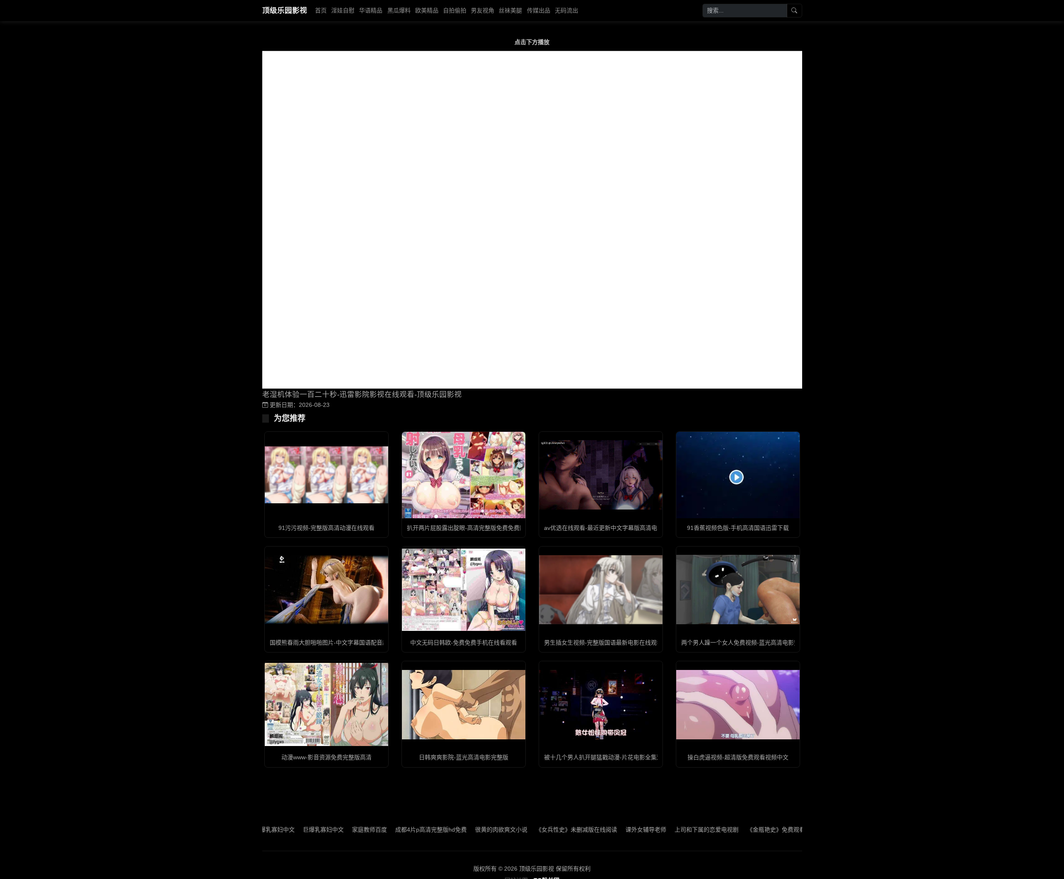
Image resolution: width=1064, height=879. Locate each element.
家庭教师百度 (340, 829)
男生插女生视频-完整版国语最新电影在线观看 (603, 642)
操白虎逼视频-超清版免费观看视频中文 (737, 757)
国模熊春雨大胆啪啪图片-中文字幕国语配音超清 (332, 642)
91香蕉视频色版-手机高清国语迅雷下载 (738, 527)
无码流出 (566, 10)
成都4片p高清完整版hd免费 (402, 829)
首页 (321, 10)
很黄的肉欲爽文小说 (472, 829)
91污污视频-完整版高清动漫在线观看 (326, 527)
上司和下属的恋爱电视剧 (677, 829)
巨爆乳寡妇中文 (294, 829)
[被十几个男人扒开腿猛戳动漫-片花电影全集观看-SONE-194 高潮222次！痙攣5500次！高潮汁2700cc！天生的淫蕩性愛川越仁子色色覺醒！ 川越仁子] (601, 704)
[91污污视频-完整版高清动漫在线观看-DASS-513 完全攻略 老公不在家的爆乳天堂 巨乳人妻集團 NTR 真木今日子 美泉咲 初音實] (326, 475)
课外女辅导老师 (616, 829)
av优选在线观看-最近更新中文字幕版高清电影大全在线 (615, 527)
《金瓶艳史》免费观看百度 (753, 829)
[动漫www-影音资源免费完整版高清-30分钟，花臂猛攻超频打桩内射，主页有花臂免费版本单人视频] (326, 704)
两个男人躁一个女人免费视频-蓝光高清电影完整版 (746, 642)
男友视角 (482, 10)
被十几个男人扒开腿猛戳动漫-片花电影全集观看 (606, 757)
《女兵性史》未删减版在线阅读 (547, 829)
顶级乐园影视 (284, 10)
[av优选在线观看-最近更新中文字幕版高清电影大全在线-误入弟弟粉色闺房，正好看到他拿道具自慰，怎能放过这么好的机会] (601, 475)
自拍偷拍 (454, 10)
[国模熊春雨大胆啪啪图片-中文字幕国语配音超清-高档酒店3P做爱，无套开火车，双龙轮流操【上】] (326, 589)
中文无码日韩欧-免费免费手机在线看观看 (463, 642)
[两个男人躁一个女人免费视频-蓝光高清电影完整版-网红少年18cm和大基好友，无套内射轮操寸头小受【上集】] (738, 589)
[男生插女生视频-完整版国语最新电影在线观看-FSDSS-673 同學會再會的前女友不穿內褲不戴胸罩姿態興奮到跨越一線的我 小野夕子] (601, 589)
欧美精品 (426, 10)
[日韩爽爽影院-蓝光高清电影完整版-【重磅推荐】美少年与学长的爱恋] (463, 704)
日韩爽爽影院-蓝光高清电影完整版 (463, 757)
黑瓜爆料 (399, 10)
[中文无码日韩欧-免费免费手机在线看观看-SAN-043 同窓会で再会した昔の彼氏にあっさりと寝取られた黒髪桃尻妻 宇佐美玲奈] (463, 590)
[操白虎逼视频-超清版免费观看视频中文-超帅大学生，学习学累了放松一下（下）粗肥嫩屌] (738, 704)
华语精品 (370, 10)
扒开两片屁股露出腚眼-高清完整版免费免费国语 (469, 527)
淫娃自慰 (343, 10)
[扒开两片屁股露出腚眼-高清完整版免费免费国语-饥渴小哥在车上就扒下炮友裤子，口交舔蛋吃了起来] (463, 474)
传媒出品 (538, 10)
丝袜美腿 (510, 10)
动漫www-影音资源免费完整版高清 (326, 757)
